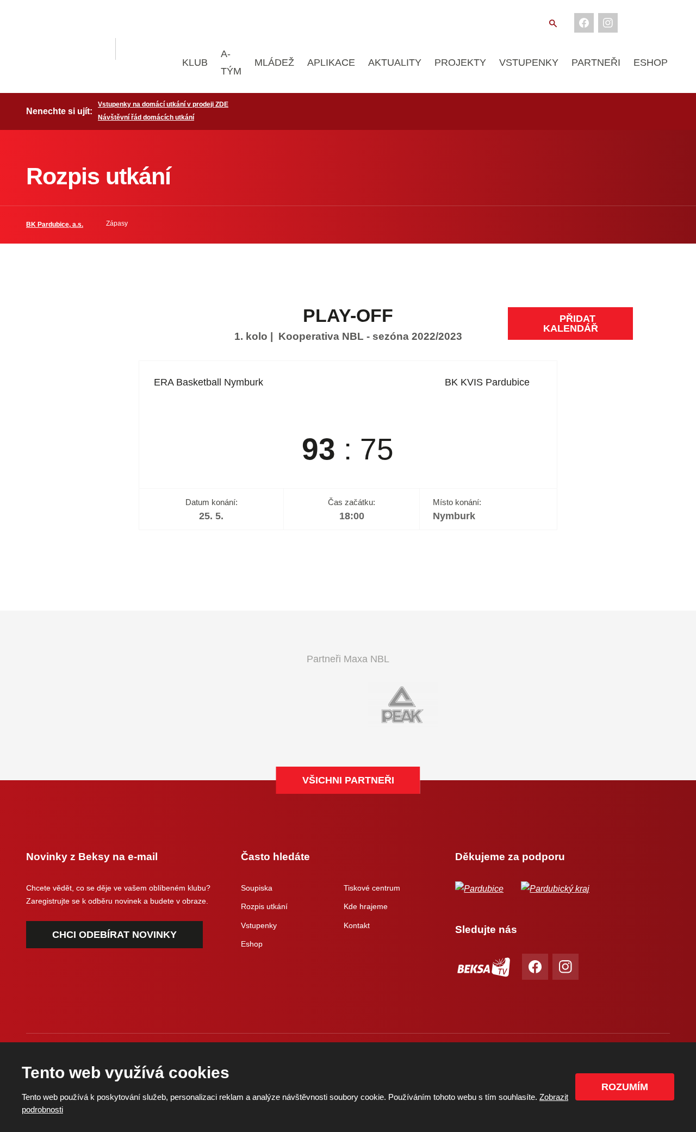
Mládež (274, 62)
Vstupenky (528, 62)
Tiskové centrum (372, 888)
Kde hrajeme (366, 906)
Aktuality (394, 62)
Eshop (650, 62)
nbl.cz (150, 49)
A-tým (231, 62)
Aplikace (331, 62)
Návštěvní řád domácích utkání (146, 117)
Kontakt (357, 925)
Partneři (595, 62)
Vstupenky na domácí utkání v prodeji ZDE (163, 104)
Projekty (460, 62)
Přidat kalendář (570, 323)
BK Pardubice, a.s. (54, 224)
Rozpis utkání (264, 906)
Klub (195, 62)
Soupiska (256, 888)
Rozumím (624, 1086)
